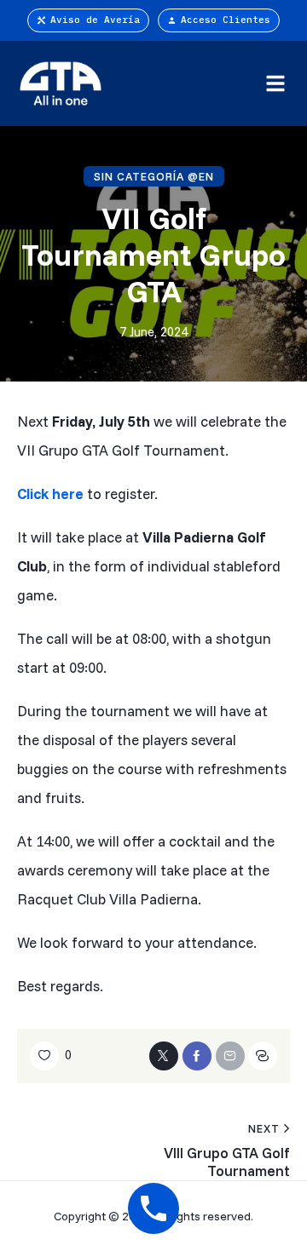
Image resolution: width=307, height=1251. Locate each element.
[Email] (230, 1056)
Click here (50, 493)
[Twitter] (163, 1056)
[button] (275, 83)
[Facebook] (196, 1056)
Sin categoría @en (154, 176)
